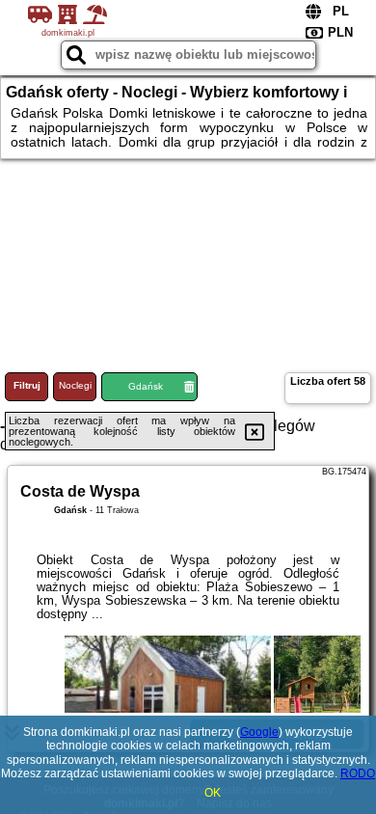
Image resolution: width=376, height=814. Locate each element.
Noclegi (75, 385)
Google (259, 732)
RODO (357, 773)
